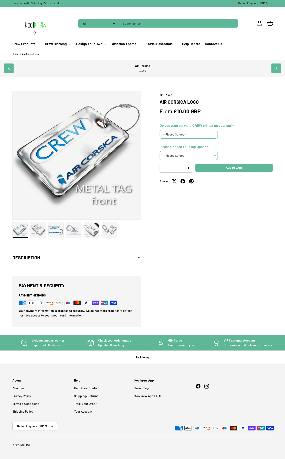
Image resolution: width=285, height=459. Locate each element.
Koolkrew (25, 444)
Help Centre (191, 44)
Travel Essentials (159, 44)
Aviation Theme (124, 44)
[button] (270, 23)
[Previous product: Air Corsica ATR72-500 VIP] (9, 68)
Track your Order (85, 403)
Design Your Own (89, 44)
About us (18, 388)
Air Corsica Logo (30, 54)
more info (54, 3)
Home (15, 54)
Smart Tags (142, 388)
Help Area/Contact (86, 388)
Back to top (142, 357)
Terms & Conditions (25, 403)
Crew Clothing (56, 44)
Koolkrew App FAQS (147, 396)
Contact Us (213, 44)
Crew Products (23, 44)
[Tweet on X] (174, 181)
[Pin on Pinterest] (191, 181)
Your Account (83, 411)
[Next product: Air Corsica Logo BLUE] (276, 68)
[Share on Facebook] (183, 181)
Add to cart (234, 167)
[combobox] (158, 23)
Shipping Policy (22, 411)
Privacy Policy (21, 396)
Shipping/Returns (86, 396)
